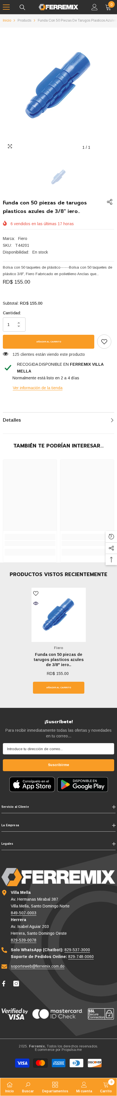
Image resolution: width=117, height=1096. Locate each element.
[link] (104, 341)
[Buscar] (22, 7)
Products (24, 20)
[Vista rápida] (36, 603)
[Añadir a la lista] (36, 593)
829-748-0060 (81, 956)
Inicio (7, 20)
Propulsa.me (72, 1050)
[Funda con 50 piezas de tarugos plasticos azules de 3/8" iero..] (59, 615)
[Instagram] (16, 984)
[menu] (6, 7)
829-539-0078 (23, 940)
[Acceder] (94, 7)
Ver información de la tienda (37, 388)
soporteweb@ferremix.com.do (37, 966)
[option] (58, 86)
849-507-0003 (23, 913)
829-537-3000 (77, 950)
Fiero (22, 238)
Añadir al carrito (48, 341)
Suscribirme (58, 765)
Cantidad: (12, 313)
